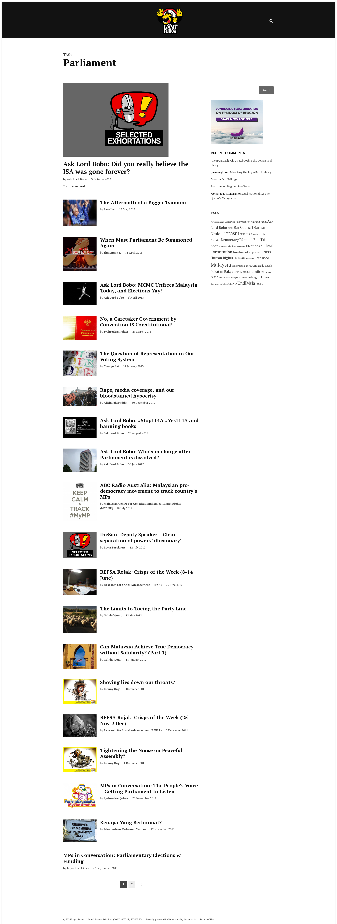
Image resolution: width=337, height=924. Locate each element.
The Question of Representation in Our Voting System (147, 356)
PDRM (238, 271)
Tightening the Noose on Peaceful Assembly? (141, 753)
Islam (242, 258)
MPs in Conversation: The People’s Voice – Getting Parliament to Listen (149, 788)
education (223, 246)
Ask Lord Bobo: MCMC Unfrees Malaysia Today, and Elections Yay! (148, 288)
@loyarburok (243, 221)
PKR (245, 272)
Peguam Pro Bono (238, 186)
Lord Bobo (262, 258)
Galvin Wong (112, 615)
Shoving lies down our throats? (137, 682)
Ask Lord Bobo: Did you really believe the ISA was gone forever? (126, 168)
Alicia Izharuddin (115, 403)
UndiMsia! (247, 283)
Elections (253, 246)
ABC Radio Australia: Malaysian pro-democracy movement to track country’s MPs (148, 491)
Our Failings (229, 179)
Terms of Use (207, 919)
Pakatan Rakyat (223, 271)
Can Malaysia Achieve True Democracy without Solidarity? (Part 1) (146, 649)
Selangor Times (258, 277)
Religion (235, 277)
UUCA (260, 284)
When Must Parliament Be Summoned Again (146, 242)
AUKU (230, 228)
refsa (214, 277)
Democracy (230, 239)
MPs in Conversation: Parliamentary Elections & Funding (122, 858)
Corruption (215, 240)
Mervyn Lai (111, 366)
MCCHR (253, 265)
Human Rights (222, 258)
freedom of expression (248, 252)
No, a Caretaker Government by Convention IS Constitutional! (138, 322)
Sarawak (243, 277)
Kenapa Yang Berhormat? (131, 822)
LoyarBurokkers (114, 547)
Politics (258, 271)
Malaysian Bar (240, 265)
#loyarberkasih (217, 221)
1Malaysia (230, 221)
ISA (235, 258)
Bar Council (243, 227)
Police (250, 272)
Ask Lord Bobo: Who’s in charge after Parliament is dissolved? (145, 454)
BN (263, 234)
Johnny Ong (112, 689)
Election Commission (236, 246)
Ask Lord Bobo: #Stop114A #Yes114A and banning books (149, 423)
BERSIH (232, 233)
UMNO (232, 284)
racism (268, 272)
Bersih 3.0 (257, 234)
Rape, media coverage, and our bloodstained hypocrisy (137, 393)
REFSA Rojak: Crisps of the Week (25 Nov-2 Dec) (144, 720)
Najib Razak (265, 265)
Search (266, 90)
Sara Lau (109, 209)
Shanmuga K (112, 252)
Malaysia (221, 264)
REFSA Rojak (224, 277)
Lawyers (250, 258)
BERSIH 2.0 (246, 234)
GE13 (267, 252)
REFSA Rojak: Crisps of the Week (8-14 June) (146, 575)
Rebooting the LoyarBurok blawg (250, 172)
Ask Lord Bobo (77, 179)
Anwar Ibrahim (259, 221)
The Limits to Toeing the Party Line (143, 608)
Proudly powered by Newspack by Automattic (171, 919)
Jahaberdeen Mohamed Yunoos (125, 829)
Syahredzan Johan (116, 331)
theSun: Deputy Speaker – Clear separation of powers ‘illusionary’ (140, 537)
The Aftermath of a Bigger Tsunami (143, 202)
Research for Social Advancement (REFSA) (133, 585)
